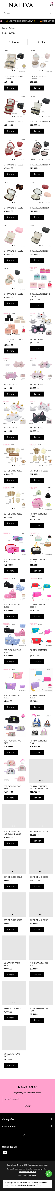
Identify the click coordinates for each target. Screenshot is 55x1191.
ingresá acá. (44, 1169)
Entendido (41, 1185)
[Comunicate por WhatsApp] (48, 1173)
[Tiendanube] (27, 1176)
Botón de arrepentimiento (27, 1172)
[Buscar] (49, 13)
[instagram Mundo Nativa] (24, 1135)
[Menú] (4, 5)
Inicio (4, 28)
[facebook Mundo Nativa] (31, 1135)
